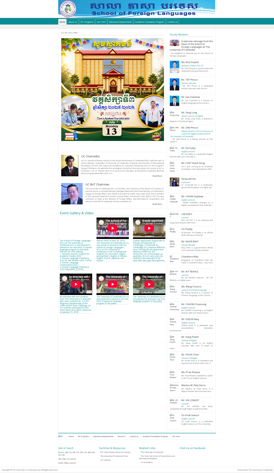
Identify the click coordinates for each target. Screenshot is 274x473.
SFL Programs (86, 22)
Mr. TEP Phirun (189, 79)
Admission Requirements (120, 22)
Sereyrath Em (188, 178)
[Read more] (190, 55)
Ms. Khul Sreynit (190, 62)
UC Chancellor (90, 156)
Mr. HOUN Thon (190, 354)
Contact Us (172, 22)
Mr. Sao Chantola (190, 97)
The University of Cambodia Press (114, 456)
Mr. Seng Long (189, 112)
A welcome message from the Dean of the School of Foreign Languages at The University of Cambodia (191, 45)
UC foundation (146, 462)
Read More (158, 176)
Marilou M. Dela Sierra (193, 385)
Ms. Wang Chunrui (191, 286)
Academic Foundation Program (149, 22)
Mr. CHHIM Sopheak (192, 196)
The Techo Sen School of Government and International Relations (157, 457)
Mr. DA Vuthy (188, 148)
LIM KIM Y (186, 214)
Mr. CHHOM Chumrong (193, 304)
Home (62, 22)
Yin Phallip (187, 229)
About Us (72, 22)
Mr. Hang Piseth (190, 336)
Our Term (101, 22)
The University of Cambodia (151, 452)
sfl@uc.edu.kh (70, 463)
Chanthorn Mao (190, 256)
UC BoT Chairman (97, 184)
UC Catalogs (105, 460)
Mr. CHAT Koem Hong (193, 163)
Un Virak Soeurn (190, 415)
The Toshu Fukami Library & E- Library (115, 452)
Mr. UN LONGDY (190, 400)
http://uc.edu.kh (69, 459)
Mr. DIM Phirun (189, 127)
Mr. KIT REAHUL (190, 271)
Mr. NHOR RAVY (189, 241)
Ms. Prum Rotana (190, 372)
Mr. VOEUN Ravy (190, 319)
